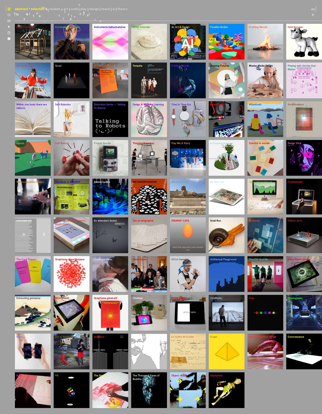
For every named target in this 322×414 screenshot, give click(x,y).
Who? (9, 39)
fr (313, 15)
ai (113, 9)
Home (9, 9)
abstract (21, 9)
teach (105, 9)
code (74, 9)
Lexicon (9, 27)
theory (122, 9)
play (83, 9)
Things (9, 15)
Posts (9, 33)
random (54, 9)
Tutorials (9, 21)
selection (38, 9)
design (94, 9)
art (66, 9)
